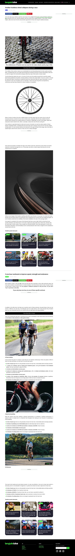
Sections (23, 545)
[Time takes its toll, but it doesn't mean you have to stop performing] (45, 528)
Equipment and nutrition (49, 2)
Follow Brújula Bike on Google (29, 313)
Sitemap (23, 546)
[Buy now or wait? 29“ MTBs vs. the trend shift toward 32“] (12, 259)
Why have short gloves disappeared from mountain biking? (44, 263)
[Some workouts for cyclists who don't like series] (29, 241)
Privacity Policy (41, 547)
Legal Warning (41, 545)
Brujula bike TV (58, 2)
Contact (23, 548)
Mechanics (41, 2)
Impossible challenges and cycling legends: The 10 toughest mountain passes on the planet (13, 532)
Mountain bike (31, 2)
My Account (65, 2)
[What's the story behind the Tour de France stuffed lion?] (12, 510)
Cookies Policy (41, 546)
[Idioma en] (62, 2)
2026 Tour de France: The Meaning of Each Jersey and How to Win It (29, 263)
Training (36, 2)
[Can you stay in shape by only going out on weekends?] (45, 241)
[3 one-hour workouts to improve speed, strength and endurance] (12, 241)
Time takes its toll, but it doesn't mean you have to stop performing (44, 532)
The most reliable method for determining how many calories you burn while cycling (44, 514)
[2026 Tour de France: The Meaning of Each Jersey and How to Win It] (29, 259)
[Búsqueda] (69, 2)
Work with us (24, 549)
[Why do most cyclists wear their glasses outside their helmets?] (29, 528)
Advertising (29, 130)
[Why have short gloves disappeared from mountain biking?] (45, 259)
